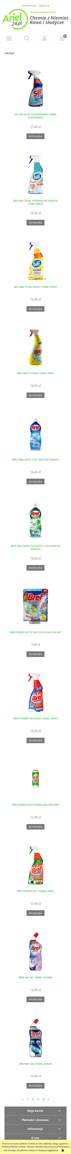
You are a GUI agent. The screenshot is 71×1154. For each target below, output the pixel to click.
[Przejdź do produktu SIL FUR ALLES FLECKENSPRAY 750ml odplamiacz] (35, 88)
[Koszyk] (62, 38)
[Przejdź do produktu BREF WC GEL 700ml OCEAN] (35, 1038)
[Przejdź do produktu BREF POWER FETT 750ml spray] (35, 865)
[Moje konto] (44, 38)
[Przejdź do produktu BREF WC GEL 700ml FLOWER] (35, 951)
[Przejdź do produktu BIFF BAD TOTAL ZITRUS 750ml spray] (35, 261)
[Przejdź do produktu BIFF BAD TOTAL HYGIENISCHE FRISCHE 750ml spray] (35, 175)
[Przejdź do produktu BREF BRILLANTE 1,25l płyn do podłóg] (35, 433)
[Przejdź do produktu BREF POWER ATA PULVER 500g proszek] (35, 779)
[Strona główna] (35, 19)
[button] (9, 38)
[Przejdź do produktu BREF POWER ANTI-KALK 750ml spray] (35, 692)
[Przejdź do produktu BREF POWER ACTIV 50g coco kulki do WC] (35, 606)
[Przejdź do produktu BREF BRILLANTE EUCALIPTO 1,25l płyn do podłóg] (35, 520)
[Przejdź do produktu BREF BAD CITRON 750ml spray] (35, 347)
